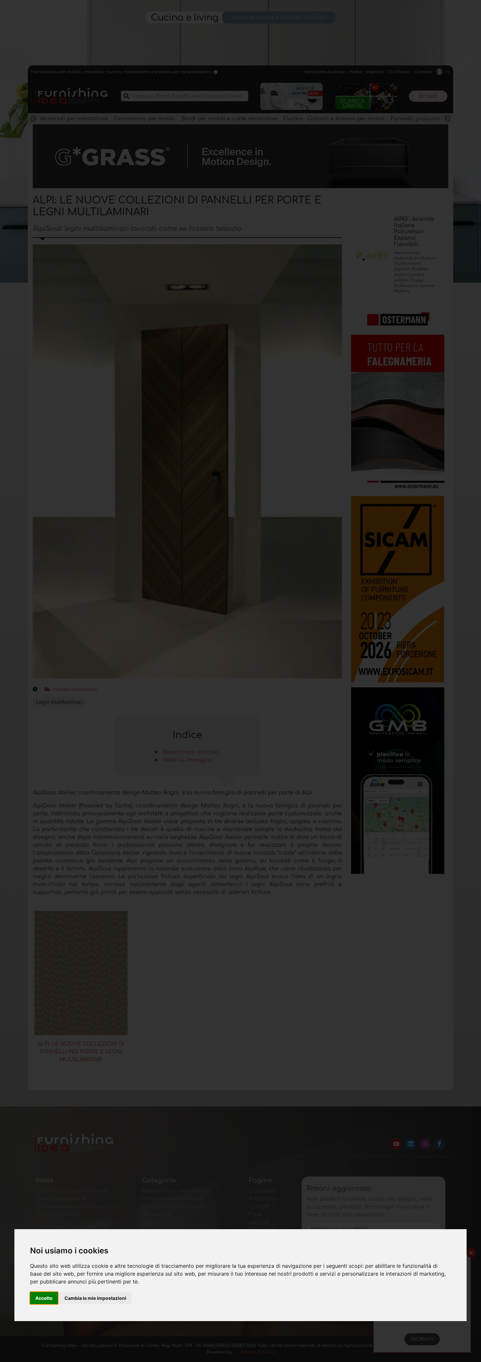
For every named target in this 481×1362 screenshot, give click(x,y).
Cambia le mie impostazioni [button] (95, 1298)
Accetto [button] (44, 1298)
